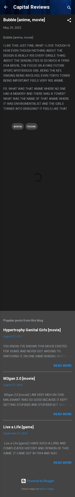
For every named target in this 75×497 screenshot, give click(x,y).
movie (31, 126)
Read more (63, 365)
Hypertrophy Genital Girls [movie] (32, 330)
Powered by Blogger (40, 481)
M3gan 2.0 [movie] (19, 378)
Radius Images (46, 489)
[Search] (69, 8)
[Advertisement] (37, 266)
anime (18, 126)
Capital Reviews (31, 7)
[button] (69, 21)
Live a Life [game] (18, 427)
